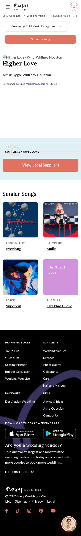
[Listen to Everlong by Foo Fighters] (20, 219)
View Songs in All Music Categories (33, 26)
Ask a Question (53, 408)
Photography (52, 364)
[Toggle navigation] (8, 7)
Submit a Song (40, 39)
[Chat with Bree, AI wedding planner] (69, 524)
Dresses (48, 358)
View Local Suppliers (40, 165)
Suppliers (50, 342)
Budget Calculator (17, 371)
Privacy (37, 501)
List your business (20, 472)
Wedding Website (17, 378)
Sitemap (21, 501)
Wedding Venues (55, 351)
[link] (6, 510)
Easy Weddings (11, 15)
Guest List (12, 358)
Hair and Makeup (54, 385)
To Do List (12, 351)
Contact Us (51, 415)
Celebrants (50, 371)
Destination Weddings (20, 401)
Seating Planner (16, 364)
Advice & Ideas (53, 401)
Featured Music (60, 15)
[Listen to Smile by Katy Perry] (61, 219)
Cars (46, 378)
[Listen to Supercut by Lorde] (20, 277)
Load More (40, 320)
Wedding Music (36, 15)
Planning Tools (17, 342)
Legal (51, 501)
